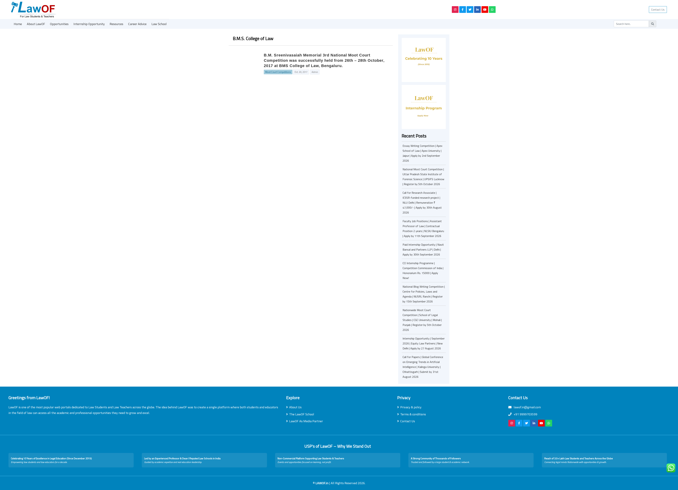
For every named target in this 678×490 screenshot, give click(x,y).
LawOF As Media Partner (306, 421)
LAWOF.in (322, 483)
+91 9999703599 (525, 414)
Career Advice (137, 24)
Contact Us (658, 9)
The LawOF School (301, 414)
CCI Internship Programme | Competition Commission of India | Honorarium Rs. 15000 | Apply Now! (423, 270)
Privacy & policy (410, 407)
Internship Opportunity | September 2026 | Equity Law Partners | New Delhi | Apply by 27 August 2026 (424, 343)
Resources (116, 24)
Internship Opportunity (89, 24)
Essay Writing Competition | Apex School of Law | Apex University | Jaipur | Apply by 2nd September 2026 (422, 153)
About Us (295, 407)
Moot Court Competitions (278, 72)
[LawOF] (227, 9)
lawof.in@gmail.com (527, 407)
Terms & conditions (413, 414)
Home (18, 24)
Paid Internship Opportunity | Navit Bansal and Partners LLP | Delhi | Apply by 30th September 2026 (423, 249)
